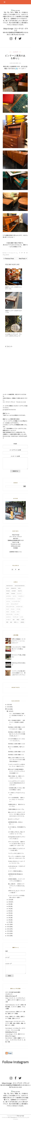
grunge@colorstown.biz (9, 409)
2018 (8, 709)
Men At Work (8, 1038)
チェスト (13, 609)
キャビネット (21, 596)
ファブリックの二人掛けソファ (16, 853)
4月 (9, 915)
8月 (9, 906)
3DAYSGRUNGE (9, 585)
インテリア (15, 52)
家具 (4, 254)
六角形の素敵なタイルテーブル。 (16, 809)
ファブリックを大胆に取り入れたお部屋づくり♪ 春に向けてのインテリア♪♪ (18, 673)
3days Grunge (9, 1021)
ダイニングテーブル (10, 606)
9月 (9, 904)
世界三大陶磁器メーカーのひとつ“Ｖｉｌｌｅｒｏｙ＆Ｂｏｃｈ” (18, 641)
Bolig (6, 1016)
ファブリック (15, 616)
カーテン (14, 596)
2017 (8, 924)
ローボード (8, 619)
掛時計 (18, 619)
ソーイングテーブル (16, 601)
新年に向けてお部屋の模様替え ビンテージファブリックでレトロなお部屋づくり (16, 771)
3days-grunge (20, 1115)
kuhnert (14, 590)
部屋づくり (16, 622)
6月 (9, 911)
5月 (9, 913)
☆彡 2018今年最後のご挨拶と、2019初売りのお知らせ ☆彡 (16, 715)
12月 (9, 711)
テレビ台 (13, 611)
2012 (8, 935)
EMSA (19, 588)
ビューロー (17, 614)
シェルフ (19, 598)
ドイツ (18, 611)
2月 (9, 920)
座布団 (22, 619)
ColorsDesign (9, 1034)
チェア (7, 609)
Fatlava (8, 590)
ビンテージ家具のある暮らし (15, 871)
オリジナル (8, 596)
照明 (7, 622)
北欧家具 (7, 254)
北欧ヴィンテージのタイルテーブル (13, 311)
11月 (9, 899)
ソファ (7, 603)
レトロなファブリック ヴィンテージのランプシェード (13, 335)
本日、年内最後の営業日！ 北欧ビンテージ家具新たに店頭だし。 (16, 722)
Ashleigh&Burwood (19, 585)
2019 (8, 707)
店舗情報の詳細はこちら (15, 552)
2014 (8, 931)
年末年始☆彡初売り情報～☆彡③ (16, 743)
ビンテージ (14, 252)
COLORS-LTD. (9, 994)
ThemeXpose (13, 1117)
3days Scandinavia (10, 1011)
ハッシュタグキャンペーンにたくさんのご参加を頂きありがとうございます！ (16, 783)
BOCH (7, 588)
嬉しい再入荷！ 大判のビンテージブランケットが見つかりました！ (16, 885)
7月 (9, 908)
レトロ (21, 616)
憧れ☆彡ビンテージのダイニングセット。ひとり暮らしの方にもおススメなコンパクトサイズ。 (16, 814)
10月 (9, 902)
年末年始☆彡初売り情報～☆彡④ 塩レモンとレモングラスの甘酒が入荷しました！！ (16, 734)
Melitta (20, 590)
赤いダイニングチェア (14, 819)
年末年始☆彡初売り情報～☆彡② (16, 751)
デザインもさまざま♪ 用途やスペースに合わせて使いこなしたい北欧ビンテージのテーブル (16, 843)
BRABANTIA (13, 588)
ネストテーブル (9, 614)
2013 (8, 933)
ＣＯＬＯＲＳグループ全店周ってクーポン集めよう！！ (18, 649)
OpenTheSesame (10, 1005)
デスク (7, 611)
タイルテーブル (19, 606)
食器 (11, 622)
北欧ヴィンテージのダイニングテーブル (13, 288)
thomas (13, 593)
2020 (8, 704)
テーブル (18, 609)
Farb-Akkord (8, 1028)
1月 (9, 922)
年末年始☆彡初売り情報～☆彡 (16, 754)
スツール (8, 601)
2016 (8, 926)
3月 (9, 917)
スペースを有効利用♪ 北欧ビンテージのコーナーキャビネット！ (16, 799)
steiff (7, 593)
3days (6, 998)
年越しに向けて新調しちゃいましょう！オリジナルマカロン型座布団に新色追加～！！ (16, 759)
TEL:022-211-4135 (21, 402)
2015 (8, 929)
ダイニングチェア (14, 603)
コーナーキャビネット (10, 598)
